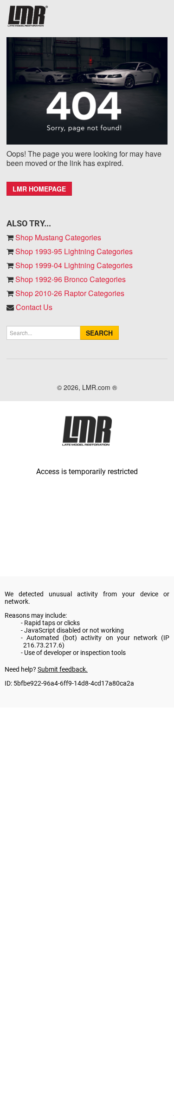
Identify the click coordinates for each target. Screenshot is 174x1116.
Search (99, 332)
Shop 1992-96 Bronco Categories (69, 279)
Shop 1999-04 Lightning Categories (73, 265)
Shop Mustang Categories (57, 237)
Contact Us (34, 307)
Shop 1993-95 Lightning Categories (73, 251)
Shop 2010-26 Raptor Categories (68, 293)
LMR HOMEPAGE (39, 188)
